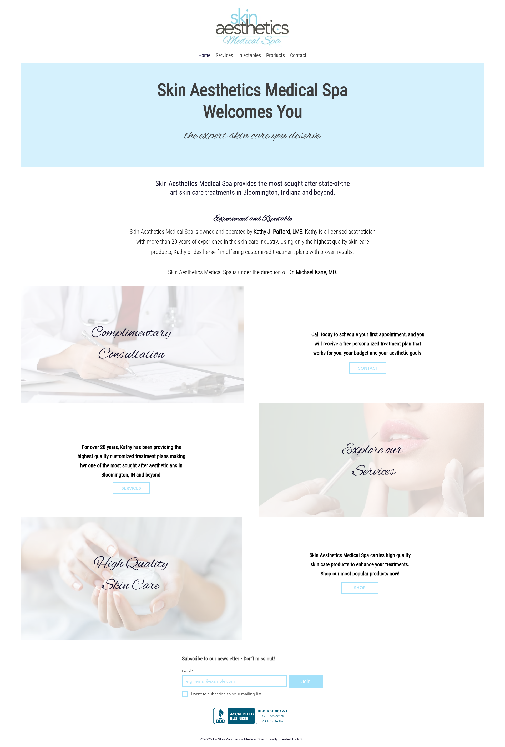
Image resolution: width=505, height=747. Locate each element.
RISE (301, 739)
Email (187, 671)
